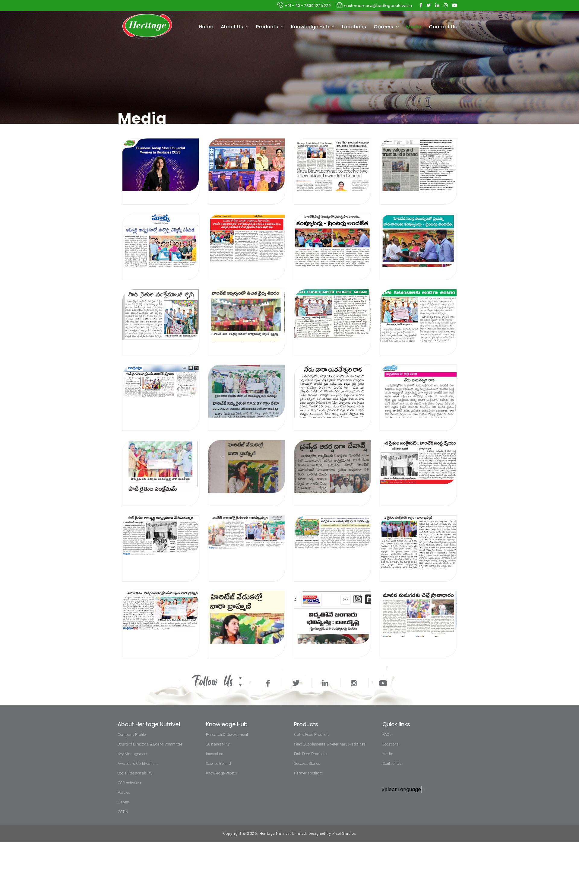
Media (413, 26)
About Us (232, 26)
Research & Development (227, 734)
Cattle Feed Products (312, 734)
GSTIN (123, 811)
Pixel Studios (344, 833)
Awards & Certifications (138, 763)
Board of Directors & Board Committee (150, 744)
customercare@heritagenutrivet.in (378, 5)
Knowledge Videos (221, 773)
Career (123, 802)
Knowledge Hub (310, 26)
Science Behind (218, 763)
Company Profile (132, 734)
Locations (354, 26)
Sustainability (217, 744)
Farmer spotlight (308, 773)
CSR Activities (129, 782)
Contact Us (443, 26)
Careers (384, 26)
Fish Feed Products (310, 754)
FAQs (386, 734)
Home (206, 26)
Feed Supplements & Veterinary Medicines (329, 744)
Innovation (214, 754)
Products (267, 26)
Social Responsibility (135, 773)
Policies (124, 792)
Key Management (132, 754)
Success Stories (307, 763)
